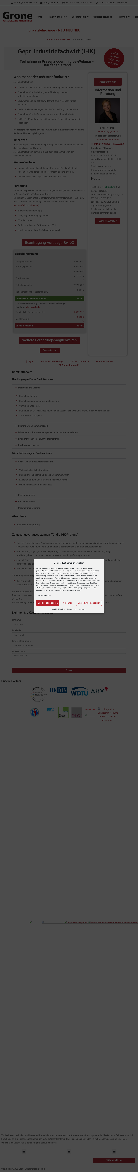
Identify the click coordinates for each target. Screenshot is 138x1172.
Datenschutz (71, 609)
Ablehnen (67, 603)
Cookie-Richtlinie (58, 609)
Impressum (82, 609)
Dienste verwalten (44, 595)
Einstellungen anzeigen (89, 603)
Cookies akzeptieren (48, 603)
